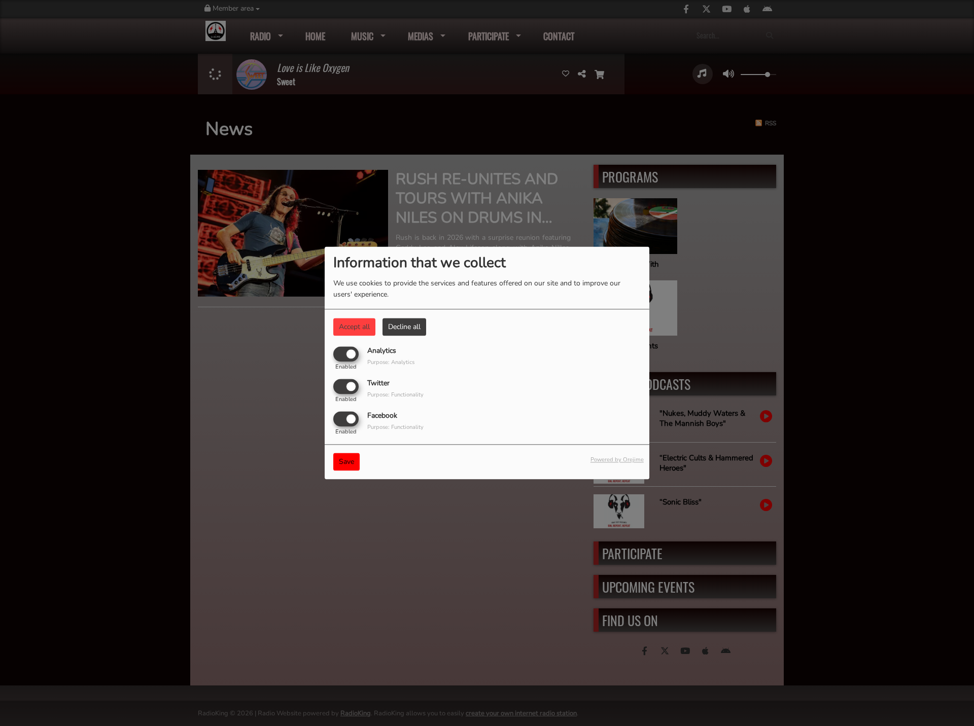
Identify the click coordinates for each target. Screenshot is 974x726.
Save (346, 462)
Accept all (354, 327)
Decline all (404, 327)
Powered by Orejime (617, 460)
